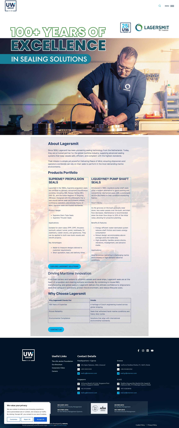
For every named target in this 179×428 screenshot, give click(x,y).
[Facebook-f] (138, 350)
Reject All (27, 419)
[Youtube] (152, 350)
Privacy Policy (50, 425)
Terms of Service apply (61, 425)
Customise (13, 419)
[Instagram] (143, 350)
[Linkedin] (147, 350)
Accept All (40, 419)
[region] (27, 413)
